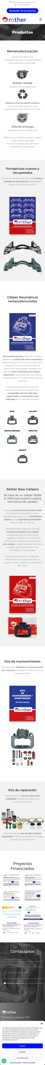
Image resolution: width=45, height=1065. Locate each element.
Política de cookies (15, 1062)
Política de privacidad (28, 1062)
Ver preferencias (22, 1058)
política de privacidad (33, 983)
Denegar (22, 1052)
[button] (42, 1024)
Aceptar (22, 1046)
